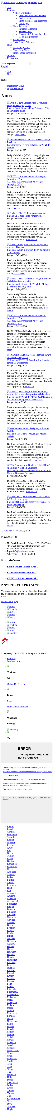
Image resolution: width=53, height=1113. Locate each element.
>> (16, 530)
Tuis (9, 7)
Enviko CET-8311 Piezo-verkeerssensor (25, 216)
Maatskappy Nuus (21, 47)
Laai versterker (26, 18)
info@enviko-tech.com (23, 551)
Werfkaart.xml (13, 661)
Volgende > (10, 530)
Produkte (11, 10)
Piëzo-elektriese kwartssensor (32, 15)
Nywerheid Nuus (21, 50)
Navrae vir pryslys (9, 601)
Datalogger (24, 23)
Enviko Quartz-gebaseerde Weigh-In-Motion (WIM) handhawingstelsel (28, 285)
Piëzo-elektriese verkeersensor (33, 21)
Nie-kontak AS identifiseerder (33, 34)
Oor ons (11, 55)
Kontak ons (12, 58)
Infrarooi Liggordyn (28, 29)
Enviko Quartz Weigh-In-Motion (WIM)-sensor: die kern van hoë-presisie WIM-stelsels (29, 398)
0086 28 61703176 (16, 684)
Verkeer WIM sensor (22, 13)
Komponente (19, 39)
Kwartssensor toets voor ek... (21, 572)
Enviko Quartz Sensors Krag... (22, 566)
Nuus (9, 45)
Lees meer (20, 134)
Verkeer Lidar (25, 31)
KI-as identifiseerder (28, 37)
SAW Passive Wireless (23, 42)
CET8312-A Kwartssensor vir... (22, 578)
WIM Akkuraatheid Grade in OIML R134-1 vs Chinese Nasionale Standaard (29, 471)
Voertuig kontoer (21, 26)
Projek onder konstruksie (24, 53)
